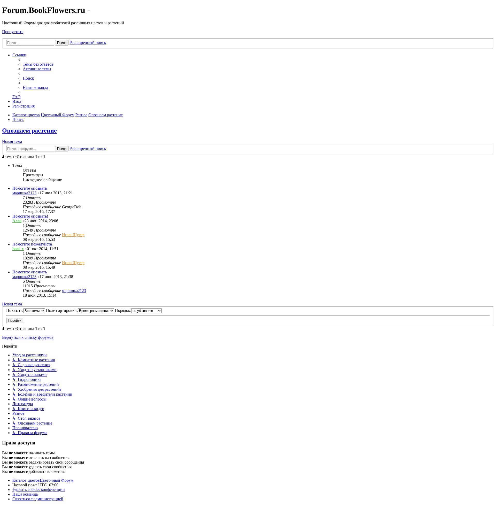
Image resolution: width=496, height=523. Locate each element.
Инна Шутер (73, 235)
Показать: (14, 310)
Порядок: (123, 310)
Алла (16, 221)
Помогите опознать (29, 188)
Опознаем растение (29, 130)
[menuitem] (38, 64)
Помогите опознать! (30, 216)
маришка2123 (24, 193)
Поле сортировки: (62, 310)
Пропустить (12, 31)
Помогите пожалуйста (32, 244)
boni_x (18, 249)
